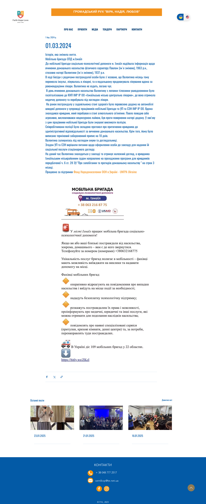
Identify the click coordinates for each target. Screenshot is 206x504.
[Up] (191, 487)
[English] (187, 17)
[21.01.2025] (101, 418)
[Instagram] (106, 489)
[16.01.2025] (150, 418)
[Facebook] (99, 489)
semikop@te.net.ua (106, 480)
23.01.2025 (40, 436)
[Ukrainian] (180, 17)
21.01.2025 (88, 436)
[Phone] (90, 473)
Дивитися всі (167, 399)
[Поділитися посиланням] (61, 376)
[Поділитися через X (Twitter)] (54, 376)
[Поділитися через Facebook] (46, 376)
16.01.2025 (137, 436)
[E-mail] (90, 480)
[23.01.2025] (52, 418)
